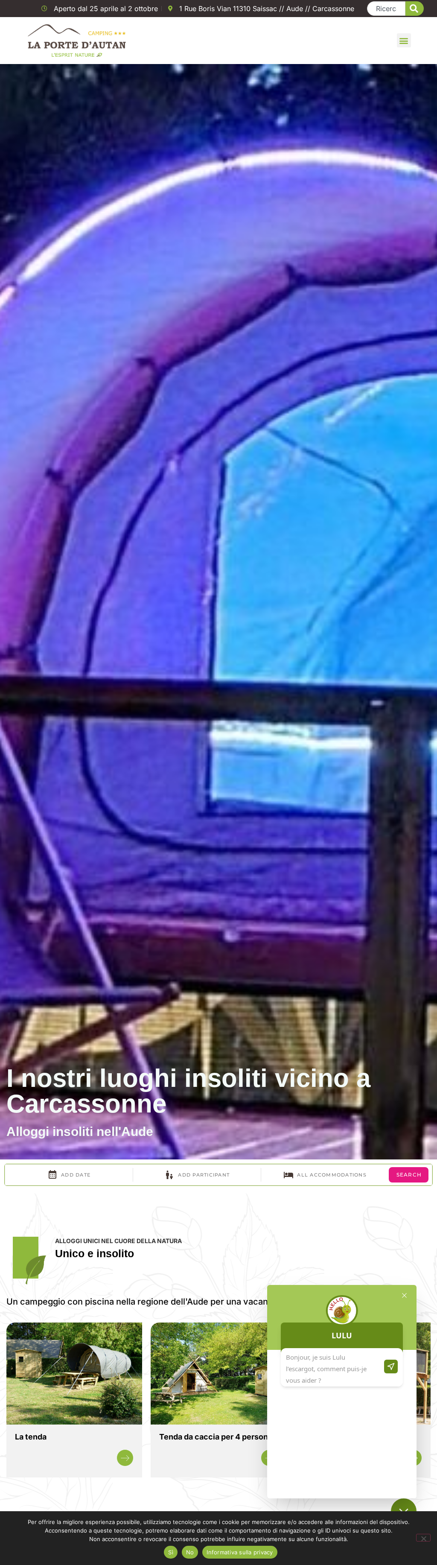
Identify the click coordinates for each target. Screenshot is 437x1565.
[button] (404, 40)
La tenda (31, 1436)
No (190, 1552)
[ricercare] (414, 8)
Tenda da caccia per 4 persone (216, 1436)
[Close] (404, 1295)
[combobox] (386, 8)
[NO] (423, 1538)
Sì (170, 1552)
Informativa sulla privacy (240, 1552)
